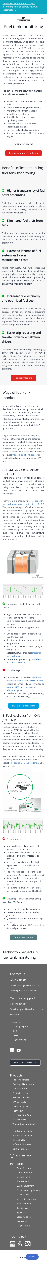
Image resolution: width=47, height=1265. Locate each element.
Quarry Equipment (25, 1185)
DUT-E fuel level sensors (23, 705)
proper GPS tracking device (21, 687)
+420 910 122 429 (18, 980)
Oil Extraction (23, 1194)
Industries (17, 1164)
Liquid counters (20, 1088)
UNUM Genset (19, 1119)
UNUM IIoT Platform (22, 1115)
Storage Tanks (23, 1177)
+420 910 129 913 (18, 1004)
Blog (15, 1030)
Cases (15, 1035)
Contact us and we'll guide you (23, 153)
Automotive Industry (26, 1199)
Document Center (21, 1148)
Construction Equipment (28, 1190)
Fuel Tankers (22, 1221)
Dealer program (20, 1026)
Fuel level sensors (21, 1079)
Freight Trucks (23, 1225)
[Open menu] (42, 18)
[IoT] (12, 1244)
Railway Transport (25, 1203)
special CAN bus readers (25, 762)
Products (16, 1075)
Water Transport (24, 1168)
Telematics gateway (22, 1106)
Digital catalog (19, 1039)
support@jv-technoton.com (30, 1009)
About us (17, 1022)
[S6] (28, 1243)
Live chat (32, 1256)
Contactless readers (23, 937)
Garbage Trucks (24, 1216)
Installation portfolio (22, 1131)
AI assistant (15, 1014)
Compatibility (19, 1140)
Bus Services (22, 1208)
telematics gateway (16, 690)
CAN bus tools (19, 1102)
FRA (29, 1155)
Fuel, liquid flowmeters (23, 1084)
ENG (18, 1155)
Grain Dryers (23, 1181)
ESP (23, 1155)
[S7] (20, 1244)
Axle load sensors (21, 1097)
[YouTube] (19, 1050)
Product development (23, 1135)
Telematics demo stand (24, 1124)
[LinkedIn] (12, 1050)
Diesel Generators (25, 1172)
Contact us (17, 974)
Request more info (23, 378)
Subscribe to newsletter (25, 1062)
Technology (18, 1110)
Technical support (22, 998)
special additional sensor (26, 454)
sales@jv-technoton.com (28, 985)
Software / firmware (22, 1144)
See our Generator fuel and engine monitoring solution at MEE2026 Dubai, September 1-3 (21, 6)
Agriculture (22, 1212)
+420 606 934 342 (29, 990)
